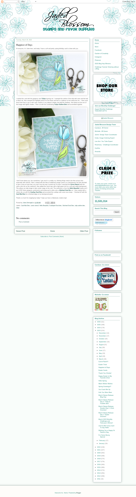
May (100, 353)
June (101, 350)
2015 (99, 467)
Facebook (98, 50)
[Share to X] (50, 203)
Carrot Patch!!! (103, 361)
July (100, 347)
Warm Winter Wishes (105, 383)
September (103, 342)
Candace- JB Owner (101, 128)
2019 (99, 456)
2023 (99, 330)
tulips (17, 208)
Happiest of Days (104, 367)
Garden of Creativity (101, 53)
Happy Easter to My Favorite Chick (105, 377)
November (102, 336)
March (101, 359)
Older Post (84, 231)
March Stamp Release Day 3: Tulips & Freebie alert (105, 401)
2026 (99, 322)
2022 (99, 447)
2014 (99, 470)
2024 (99, 327)
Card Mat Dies (20, 194)
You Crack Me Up (104, 389)
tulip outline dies (80, 205)
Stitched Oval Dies (68, 205)
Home (52, 231)
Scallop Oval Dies (36, 192)
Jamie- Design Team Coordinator (106, 134)
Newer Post (20, 231)
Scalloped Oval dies (55, 205)
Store (96, 47)
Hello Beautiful (74, 188)
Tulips (44, 98)
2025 (99, 324)
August (101, 344)
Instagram (98, 57)
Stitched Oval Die (65, 190)
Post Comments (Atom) (56, 236)
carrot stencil (35, 205)
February (102, 440)
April (100, 356)
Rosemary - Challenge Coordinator (106, 145)
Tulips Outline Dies (60, 104)
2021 (99, 450)
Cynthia (97, 148)
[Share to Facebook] (52, 203)
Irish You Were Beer (105, 392)
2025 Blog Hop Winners (103, 63)
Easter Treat (102, 364)
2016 (99, 464)
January (102, 443)
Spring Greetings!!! (104, 386)
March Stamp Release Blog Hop (105, 396)
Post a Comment (24, 222)
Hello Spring (102, 381)
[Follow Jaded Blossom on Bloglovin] (104, 221)
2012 (99, 476)
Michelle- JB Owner (101, 131)
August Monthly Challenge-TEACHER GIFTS (104, 110)
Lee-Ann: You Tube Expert (104, 141)
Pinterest (98, 60)
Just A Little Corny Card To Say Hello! (106, 426)
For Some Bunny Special (104, 436)
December (102, 333)
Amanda (97, 151)
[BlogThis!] (48, 203)
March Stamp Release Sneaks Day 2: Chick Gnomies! (106, 408)
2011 (99, 479)
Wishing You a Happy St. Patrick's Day (106, 431)
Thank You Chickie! (104, 373)
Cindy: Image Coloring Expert (105, 138)
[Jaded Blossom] (107, 118)
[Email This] (46, 203)
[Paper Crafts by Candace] (107, 288)
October (102, 339)
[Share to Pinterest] (54, 203)
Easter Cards (102, 370)
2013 (99, 473)
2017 (99, 461)
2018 (99, 458)
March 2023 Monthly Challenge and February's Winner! (105, 421)
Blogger (78, 493)
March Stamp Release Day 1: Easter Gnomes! (105, 414)
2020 (99, 453)
